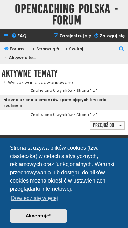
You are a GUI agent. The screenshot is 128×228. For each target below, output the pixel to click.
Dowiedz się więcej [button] (34, 198)
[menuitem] (18, 36)
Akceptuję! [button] (38, 215)
